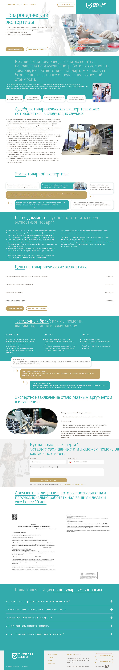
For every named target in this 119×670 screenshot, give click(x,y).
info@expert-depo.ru (74, 654)
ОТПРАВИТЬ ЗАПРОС (48, 480)
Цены (26, 4)
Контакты (33, 4)
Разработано (99, 666)
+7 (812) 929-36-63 (65, 4)
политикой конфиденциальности (75, 484)
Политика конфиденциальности (17, 666)
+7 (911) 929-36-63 (104, 661)
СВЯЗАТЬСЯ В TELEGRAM (37, 49)
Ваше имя (33, 458)
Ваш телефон (72, 458)
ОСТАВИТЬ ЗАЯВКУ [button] (15, 49)
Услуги (19, 4)
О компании (10, 4)
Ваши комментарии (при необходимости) (44, 467)
